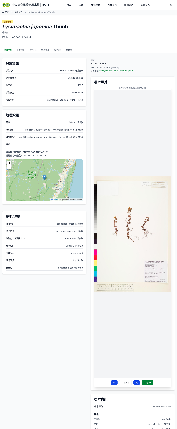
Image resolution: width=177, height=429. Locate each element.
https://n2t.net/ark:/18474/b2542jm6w (116, 70)
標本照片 (70, 50)
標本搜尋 (18, 12)
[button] (44, 177)
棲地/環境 (45, 50)
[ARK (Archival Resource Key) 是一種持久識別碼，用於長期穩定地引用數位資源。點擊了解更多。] (118, 67)
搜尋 (69, 5)
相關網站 (128, 5)
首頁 (7, 12)
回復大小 (125, 382)
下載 (146, 382)
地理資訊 (33, 50)
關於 (81, 5)
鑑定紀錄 (58, 50)
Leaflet (55, 199)
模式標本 (95, 5)
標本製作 (112, 5)
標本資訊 (8, 50)
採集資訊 (20, 50)
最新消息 (145, 5)
